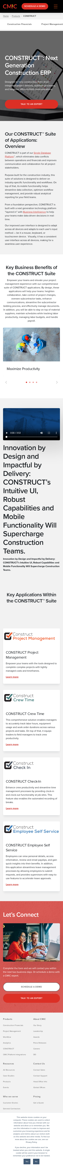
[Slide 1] (26, 382)
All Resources (9, 1070)
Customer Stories (10, 1102)
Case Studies (8, 1075)
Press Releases (39, 1042)
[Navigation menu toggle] (55, 6)
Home (6, 16)
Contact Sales (39, 1070)
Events (6, 1087)
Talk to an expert (32, 104)
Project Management (12, 1031)
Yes (27, 1161)
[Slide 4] (36, 382)
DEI (34, 1054)
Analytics (7, 1042)
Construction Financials (19, 24)
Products (16, 16)
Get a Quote (38, 1102)
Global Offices (39, 1087)
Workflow (7, 1037)
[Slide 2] (29, 382)
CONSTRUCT (8, 1048)
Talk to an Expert (32, 998)
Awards (36, 1037)
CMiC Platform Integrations (14, 1054)
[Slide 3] (33, 382)
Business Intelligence (34, 212)
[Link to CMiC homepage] (10, 6)
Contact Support (40, 1075)
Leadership (38, 1031)
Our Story (37, 1025)
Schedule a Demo (34, 6)
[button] (6, 356)
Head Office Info (40, 1081)
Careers (36, 1048)
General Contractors (11, 1108)
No (36, 1161)
